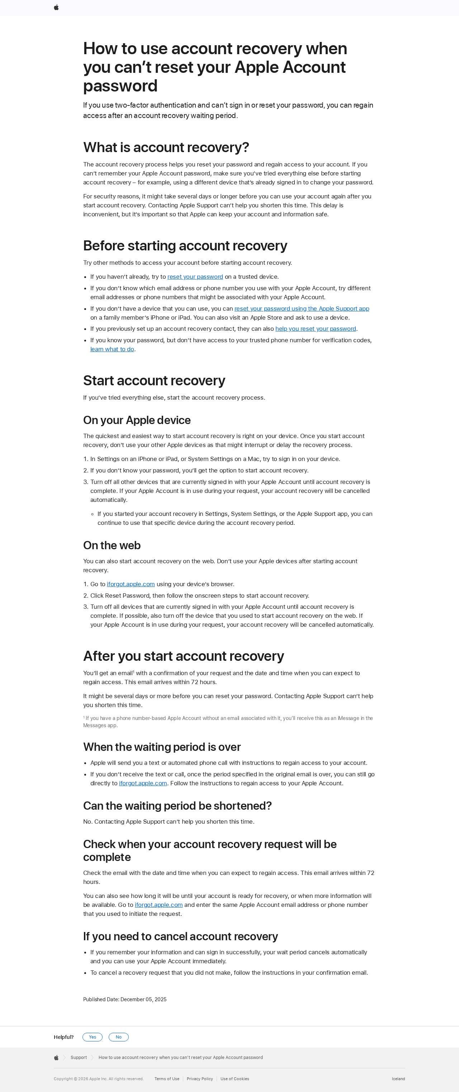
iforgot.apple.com (131, 584)
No (119, 1037)
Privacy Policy (200, 1079)
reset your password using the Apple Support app (302, 308)
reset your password (195, 276)
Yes (92, 1037)
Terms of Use (167, 1079)
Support (79, 1057)
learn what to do (112, 349)
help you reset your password (315, 328)
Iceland (398, 1079)
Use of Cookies (235, 1079)
